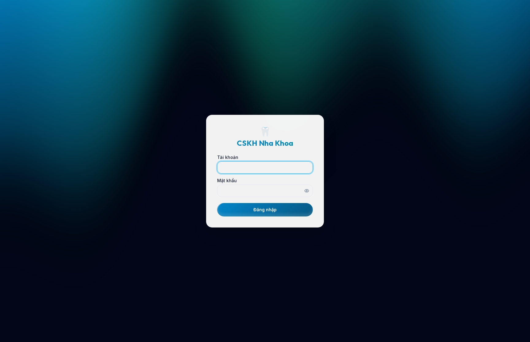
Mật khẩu (227, 181)
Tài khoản (227, 157)
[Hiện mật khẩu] (307, 191)
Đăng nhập (265, 209)
